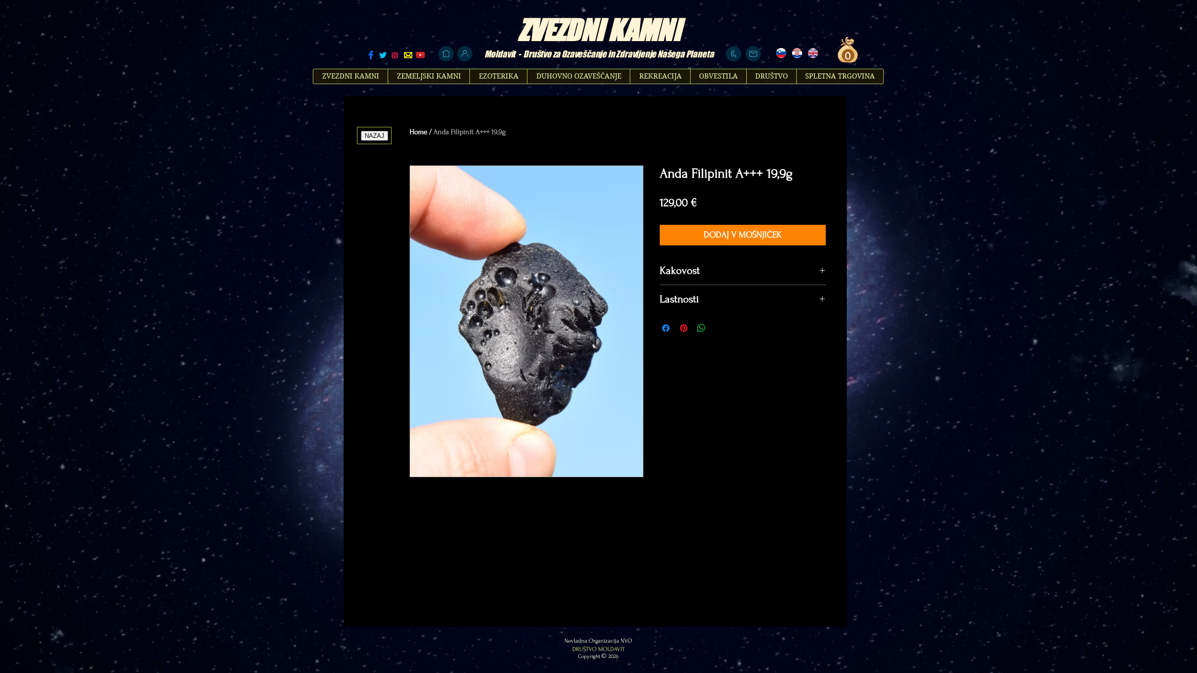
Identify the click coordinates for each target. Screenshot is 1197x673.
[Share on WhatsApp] (701, 328)
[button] (846, 55)
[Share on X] (719, 328)
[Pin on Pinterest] (683, 328)
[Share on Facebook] (665, 328)
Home (418, 132)
